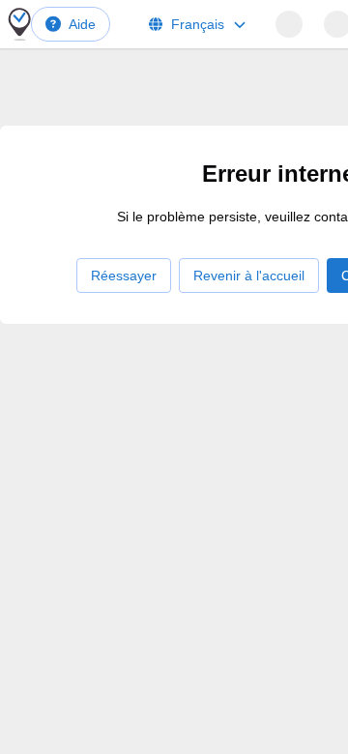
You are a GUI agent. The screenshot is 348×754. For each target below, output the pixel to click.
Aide (82, 24)
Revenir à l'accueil (248, 275)
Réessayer (124, 275)
